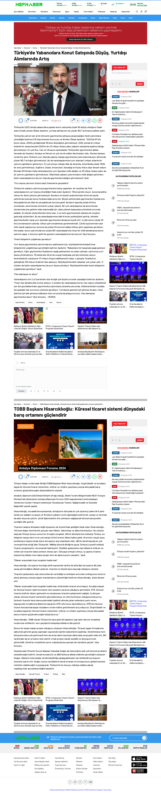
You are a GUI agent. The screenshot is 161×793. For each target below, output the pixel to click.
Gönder (21, 391)
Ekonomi (57, 11)
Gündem (44, 11)
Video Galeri (98, 761)
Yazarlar (113, 11)
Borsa (93, 18)
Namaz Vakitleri (31, 747)
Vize (50, 302)
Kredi (130, 18)
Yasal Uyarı (107, 790)
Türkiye (55, 674)
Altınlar (52, 18)
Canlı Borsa (33, 18)
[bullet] (48, 391)
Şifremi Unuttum (115, 765)
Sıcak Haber (98, 772)
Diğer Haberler (104, 18)
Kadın (76, 11)
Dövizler (43, 18)
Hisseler (62, 18)
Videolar (101, 11)
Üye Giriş (111, 758)
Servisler (32, 11)
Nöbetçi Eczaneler (42, 765)
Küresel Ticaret (34, 674)
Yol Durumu (123, 747)
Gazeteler (126, 11)
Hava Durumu (64, 747)
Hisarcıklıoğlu (20, 674)
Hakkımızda (54, 790)
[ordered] (44, 391)
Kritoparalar (82, 18)
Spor (67, 11)
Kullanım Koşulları (96, 790)
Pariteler (71, 18)
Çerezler (81, 790)
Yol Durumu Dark (20, 761)
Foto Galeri (88, 11)
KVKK (87, 790)
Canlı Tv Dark (39, 758)
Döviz (115, 18)
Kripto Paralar (140, 747)
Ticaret (46, 674)
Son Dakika (18, 11)
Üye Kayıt (112, 761)
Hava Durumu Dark (21, 758)
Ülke (63, 674)
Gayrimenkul (19, 302)
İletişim (61, 790)
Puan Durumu (81, 747)
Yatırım (58, 302)
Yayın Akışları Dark (41, 761)
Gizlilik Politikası (71, 790)
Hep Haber (17, 48)
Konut (30, 302)
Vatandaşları (40, 302)
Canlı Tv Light (19, 765)
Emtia (123, 18)
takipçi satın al (40, 772)
